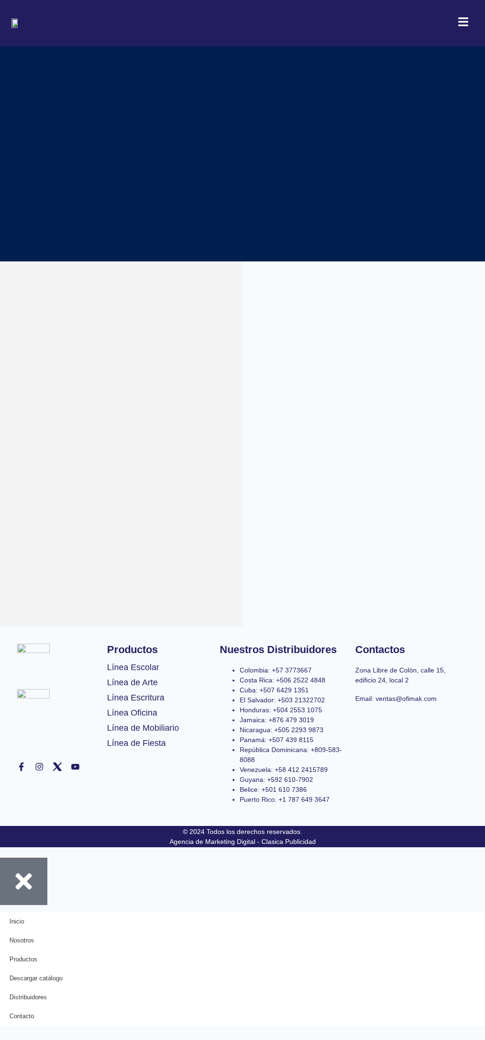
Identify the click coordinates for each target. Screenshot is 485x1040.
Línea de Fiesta (136, 743)
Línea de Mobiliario (143, 728)
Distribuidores (28, 997)
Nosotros (21, 940)
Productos (23, 959)
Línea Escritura (135, 697)
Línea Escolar (133, 667)
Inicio (16, 921)
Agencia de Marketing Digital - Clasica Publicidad (243, 841)
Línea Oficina (132, 712)
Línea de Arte (132, 682)
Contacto (21, 1016)
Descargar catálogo (36, 978)
